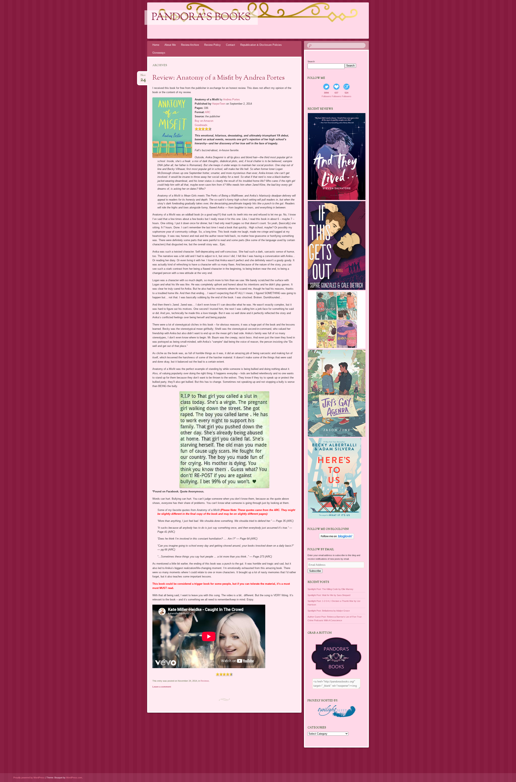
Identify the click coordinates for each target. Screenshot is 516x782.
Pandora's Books (201, 17)
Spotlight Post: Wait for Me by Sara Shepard (329, 595)
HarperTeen (218, 103)
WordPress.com (74, 777)
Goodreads (201, 125)
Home (155, 44)
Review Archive (190, 44)
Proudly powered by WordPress (29, 777)
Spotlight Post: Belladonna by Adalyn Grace (329, 610)
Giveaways (158, 52)
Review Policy (212, 44)
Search (311, 61)
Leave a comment (161, 686)
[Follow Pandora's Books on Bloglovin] (336, 538)
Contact (230, 44)
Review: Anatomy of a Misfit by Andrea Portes (218, 78)
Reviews (205, 681)
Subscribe (315, 570)
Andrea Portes (231, 99)
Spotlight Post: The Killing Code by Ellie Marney (330, 589)
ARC (207, 112)
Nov (143, 76)
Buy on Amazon (204, 120)
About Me (170, 44)
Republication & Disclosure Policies (261, 44)
